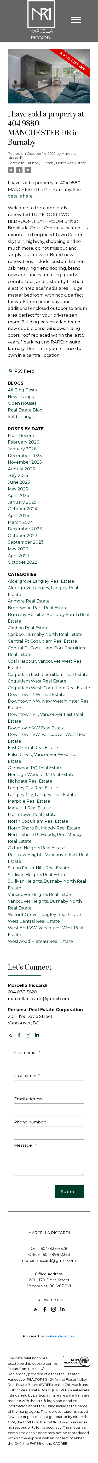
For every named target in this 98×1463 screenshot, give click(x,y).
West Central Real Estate (34, 921)
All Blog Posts (22, 390)
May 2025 (18, 489)
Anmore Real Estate (29, 601)
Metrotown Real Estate (32, 814)
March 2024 (20, 522)
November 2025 (25, 462)
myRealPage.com (60, 1336)
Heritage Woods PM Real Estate (41, 774)
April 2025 (18, 495)
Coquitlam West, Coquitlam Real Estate (49, 687)
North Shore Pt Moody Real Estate (44, 828)
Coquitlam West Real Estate (37, 681)
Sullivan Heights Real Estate (37, 874)
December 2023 (25, 528)
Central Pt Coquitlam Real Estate (42, 641)
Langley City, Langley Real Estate (42, 794)
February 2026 (23, 442)
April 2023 (18, 555)
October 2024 (22, 508)
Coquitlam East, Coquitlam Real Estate (48, 674)
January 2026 (22, 448)
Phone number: (30, 1122)
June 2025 (19, 482)
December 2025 (25, 455)
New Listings (21, 396)
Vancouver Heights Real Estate (40, 894)
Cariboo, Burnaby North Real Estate (55, 163)
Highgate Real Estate (30, 781)
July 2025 (18, 475)
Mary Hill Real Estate (29, 808)
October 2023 (22, 535)
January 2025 (22, 502)
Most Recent (21, 435)
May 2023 (18, 548)
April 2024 (18, 515)
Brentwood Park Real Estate (38, 607)
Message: (24, 1145)
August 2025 (21, 468)
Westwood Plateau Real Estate (40, 941)
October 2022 (22, 562)
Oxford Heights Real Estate (36, 847)
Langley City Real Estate (33, 787)
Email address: (29, 1098)
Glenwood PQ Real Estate (35, 767)
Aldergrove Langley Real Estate (41, 581)
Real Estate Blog (25, 410)
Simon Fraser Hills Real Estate (38, 867)
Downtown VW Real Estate (36, 728)
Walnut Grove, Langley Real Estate (44, 914)
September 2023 (26, 542)
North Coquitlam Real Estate (38, 821)
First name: (25, 1052)
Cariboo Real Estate (28, 627)
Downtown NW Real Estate (36, 694)
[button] (10, 1035)
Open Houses (22, 403)
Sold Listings (20, 416)
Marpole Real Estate (29, 801)
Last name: (25, 1075)
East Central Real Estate (33, 747)
